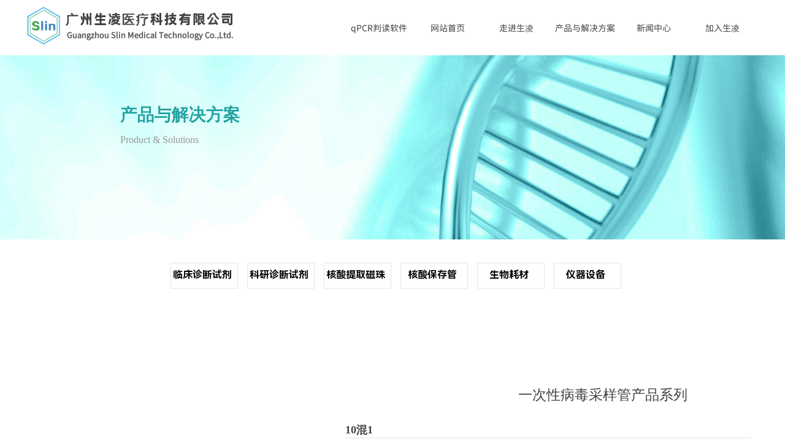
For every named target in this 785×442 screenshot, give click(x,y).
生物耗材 (509, 275)
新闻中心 (654, 27)
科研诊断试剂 (279, 275)
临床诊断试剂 (202, 275)
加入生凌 (722, 27)
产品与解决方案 (585, 27)
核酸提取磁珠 (355, 275)
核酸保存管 (432, 275)
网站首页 (448, 27)
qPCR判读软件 (379, 27)
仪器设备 (585, 275)
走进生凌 (516, 27)
